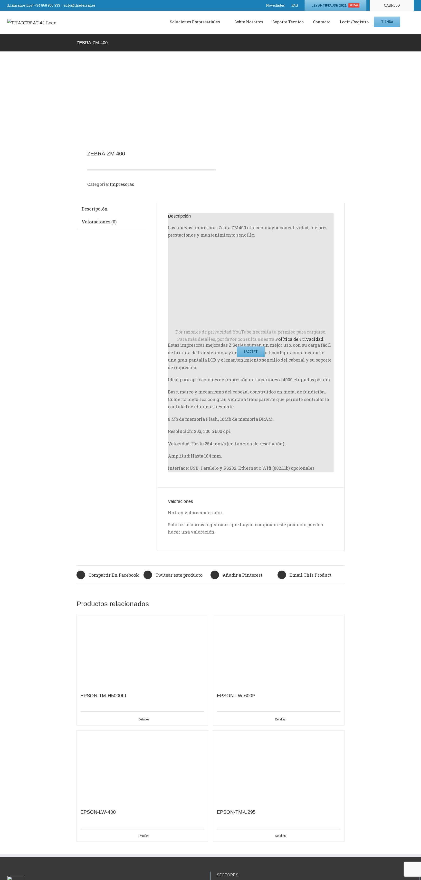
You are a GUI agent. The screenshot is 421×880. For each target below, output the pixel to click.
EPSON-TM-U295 (236, 812)
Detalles (144, 719)
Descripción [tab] (95, 209)
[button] (406, 21)
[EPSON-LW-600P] (278, 650)
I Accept (251, 351)
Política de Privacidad (299, 339)
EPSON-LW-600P (236, 695)
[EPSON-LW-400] (142, 767)
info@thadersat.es (80, 5)
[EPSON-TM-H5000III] (142, 650)
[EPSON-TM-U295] (278, 767)
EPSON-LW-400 (98, 812)
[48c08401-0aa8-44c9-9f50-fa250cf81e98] (141, 101)
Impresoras (122, 184)
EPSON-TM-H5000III (103, 695)
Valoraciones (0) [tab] (99, 222)
